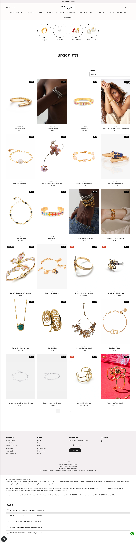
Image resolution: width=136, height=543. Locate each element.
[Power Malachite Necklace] (20, 321)
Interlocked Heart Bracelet (115, 238)
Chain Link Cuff (52, 348)
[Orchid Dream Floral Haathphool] (52, 156)
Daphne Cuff (52, 238)
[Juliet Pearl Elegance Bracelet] (84, 321)
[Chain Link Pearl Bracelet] (20, 156)
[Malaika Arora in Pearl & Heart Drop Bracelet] (116, 101)
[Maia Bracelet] (84, 101)
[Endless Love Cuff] (20, 101)
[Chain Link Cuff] (52, 321)
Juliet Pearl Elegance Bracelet (84, 348)
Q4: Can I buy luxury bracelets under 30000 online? (26, 527)
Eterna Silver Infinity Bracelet (115, 293)
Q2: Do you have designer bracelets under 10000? (26, 516)
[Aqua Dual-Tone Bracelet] (84, 376)
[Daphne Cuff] (52, 211)
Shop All (44, 40)
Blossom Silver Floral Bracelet (52, 403)
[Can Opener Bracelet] (116, 321)
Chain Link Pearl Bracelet (20, 183)
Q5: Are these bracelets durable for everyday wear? (26, 533)
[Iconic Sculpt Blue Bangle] (116, 156)
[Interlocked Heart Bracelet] (116, 211)
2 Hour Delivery (76, 40)
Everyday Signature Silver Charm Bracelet (20, 403)
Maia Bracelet (84, 128)
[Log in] (125, 8)
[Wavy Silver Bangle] (52, 101)
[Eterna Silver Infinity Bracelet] (116, 266)
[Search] (121, 8)
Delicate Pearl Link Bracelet (83, 183)
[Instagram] (102, 441)
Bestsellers (60, 40)
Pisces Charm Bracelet (52, 293)
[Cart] (129, 8)
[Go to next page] (78, 411)
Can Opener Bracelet (115, 348)
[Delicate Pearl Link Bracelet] (84, 156)
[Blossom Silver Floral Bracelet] (52, 376)
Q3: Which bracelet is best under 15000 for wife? (25, 521)
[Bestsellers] (60, 31)
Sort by (92, 70)
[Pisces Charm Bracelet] (52, 266)
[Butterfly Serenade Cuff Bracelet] (20, 266)
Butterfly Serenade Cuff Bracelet (20, 293)
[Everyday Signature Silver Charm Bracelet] (20, 376)
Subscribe (75, 450)
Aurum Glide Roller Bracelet (115, 403)
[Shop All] (44, 31)
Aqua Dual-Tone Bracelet (83, 403)
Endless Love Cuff (20, 128)
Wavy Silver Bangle (52, 128)
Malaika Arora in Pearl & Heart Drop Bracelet (115, 128)
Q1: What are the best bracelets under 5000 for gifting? (27, 510)
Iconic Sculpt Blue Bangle (115, 183)
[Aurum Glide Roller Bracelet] (116, 376)
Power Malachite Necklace (20, 348)
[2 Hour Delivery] (76, 31)
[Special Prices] (92, 31)
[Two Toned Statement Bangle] (84, 211)
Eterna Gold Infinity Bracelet (84, 293)
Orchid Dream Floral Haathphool (52, 183)
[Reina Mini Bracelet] (20, 211)
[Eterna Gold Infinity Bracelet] (84, 266)
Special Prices (91, 40)
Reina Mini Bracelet (20, 238)
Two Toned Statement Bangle (84, 238)
